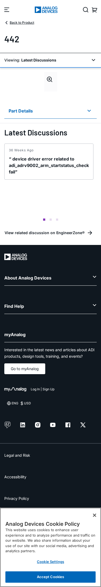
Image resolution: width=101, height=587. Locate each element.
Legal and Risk (17, 455)
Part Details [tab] (21, 111)
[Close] (94, 515)
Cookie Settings (50, 561)
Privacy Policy (16, 498)
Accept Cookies (50, 577)
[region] (50, 547)
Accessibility (15, 477)
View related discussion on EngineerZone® (45, 232)
